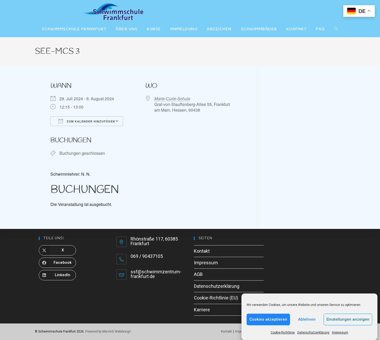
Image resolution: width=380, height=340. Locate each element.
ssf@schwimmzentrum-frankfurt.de (156, 274)
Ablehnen (307, 319)
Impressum (340, 332)
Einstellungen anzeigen (347, 319)
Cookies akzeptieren (268, 319)
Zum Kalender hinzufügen (90, 121)
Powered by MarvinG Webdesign (108, 331)
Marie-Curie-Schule (172, 99)
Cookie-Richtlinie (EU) (216, 297)
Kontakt (202, 251)
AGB (198, 274)
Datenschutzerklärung (313, 332)
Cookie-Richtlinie (283, 332)
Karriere (202, 309)
